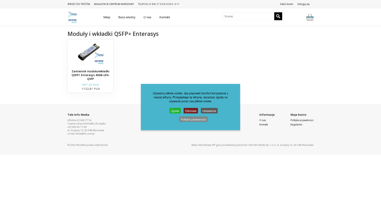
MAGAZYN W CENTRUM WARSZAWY (114, 4)
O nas (262, 120)
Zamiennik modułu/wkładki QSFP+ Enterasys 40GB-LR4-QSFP (91, 75)
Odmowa (190, 111)
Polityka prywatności (302, 120)
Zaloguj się (303, 4)
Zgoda (175, 111)
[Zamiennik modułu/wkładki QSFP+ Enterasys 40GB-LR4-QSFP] (90, 53)
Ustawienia (209, 111)
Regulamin (296, 124)
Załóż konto (286, 4)
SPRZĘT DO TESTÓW (78, 4)
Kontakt (263, 124)
